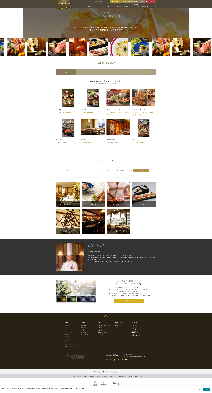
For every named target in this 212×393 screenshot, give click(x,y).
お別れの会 (118, 6)
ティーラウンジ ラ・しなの (104, 336)
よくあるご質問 (68, 332)
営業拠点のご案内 (122, 376)
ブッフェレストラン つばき (104, 325)
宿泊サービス (84, 325)
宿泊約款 (67, 336)
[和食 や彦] (93, 183)
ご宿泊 (83, 6)
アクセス (153, 6)
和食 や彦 (100, 327)
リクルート (67, 330)
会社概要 (67, 327)
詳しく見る (129, 301)
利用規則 (67, 334)
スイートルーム (84, 334)
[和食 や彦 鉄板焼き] (118, 183)
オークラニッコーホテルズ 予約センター (105, 376)
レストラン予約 (140, 1)
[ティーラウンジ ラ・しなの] (118, 210)
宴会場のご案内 (118, 325)
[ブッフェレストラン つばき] (68, 183)
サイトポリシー (68, 342)
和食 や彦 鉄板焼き (102, 329)
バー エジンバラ (101, 334)
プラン (116, 327)
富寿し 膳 (100, 330)
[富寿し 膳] (144, 183)
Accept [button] (207, 389)
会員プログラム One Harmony (85, 376)
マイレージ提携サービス (135, 376)
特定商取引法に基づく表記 (71, 344)
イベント (126, 6)
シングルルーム (84, 329)
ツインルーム (84, 330)
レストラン (90, 6)
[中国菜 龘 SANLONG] (68, 210)
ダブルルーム (84, 332)
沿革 (66, 329)
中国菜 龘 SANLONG (102, 332)
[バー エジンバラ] (93, 210)
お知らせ (67, 325)
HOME (66, 322)
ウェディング (99, 6)
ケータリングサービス (120, 329)
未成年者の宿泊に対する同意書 (72, 346)
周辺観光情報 (145, 6)
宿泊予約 (83, 327)
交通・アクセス (136, 335)
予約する (141, 170)
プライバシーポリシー (70, 341)
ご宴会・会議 (109, 6)
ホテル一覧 (72, 376)
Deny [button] (200, 389)
